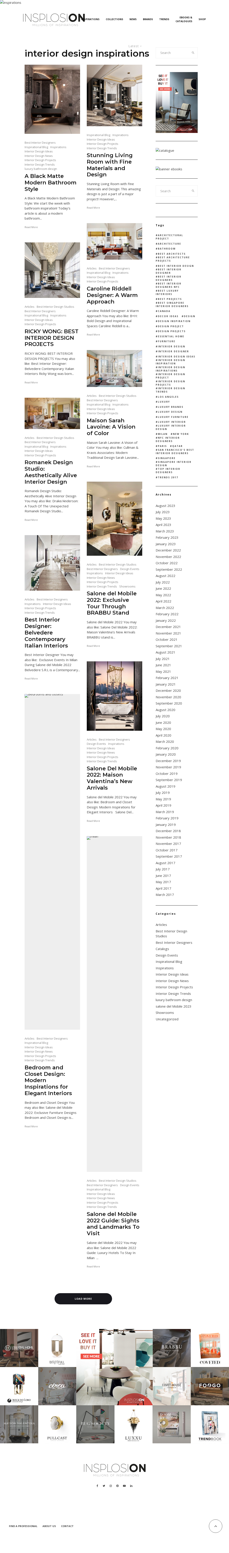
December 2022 (168, 550)
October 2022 (167, 563)
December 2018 (168, 831)
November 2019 (168, 767)
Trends (164, 19)
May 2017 (163, 882)
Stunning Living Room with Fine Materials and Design (110, 165)
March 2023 (165, 531)
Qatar (177, 446)
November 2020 (168, 697)
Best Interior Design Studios (55, 307)
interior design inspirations (170, 369)
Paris (162, 446)
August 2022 (165, 575)
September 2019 (169, 780)
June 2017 (163, 875)
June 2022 (163, 588)
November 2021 (168, 633)
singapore (167, 458)
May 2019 (163, 799)
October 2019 (167, 773)
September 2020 (169, 703)
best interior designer (168, 271)
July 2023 (163, 512)
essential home (171, 336)
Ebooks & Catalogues (184, 19)
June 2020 (163, 722)
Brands (148, 19)
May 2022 (163, 595)
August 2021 (165, 652)
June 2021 (163, 665)
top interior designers (168, 470)
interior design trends (170, 390)
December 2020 (168, 690)
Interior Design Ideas (39, 151)
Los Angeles (168, 396)
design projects (172, 331)
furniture (166, 341)
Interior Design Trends (40, 164)
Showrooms (127, 586)
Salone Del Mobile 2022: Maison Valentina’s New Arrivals (112, 778)
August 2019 (165, 786)
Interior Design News (39, 156)
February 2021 (167, 677)
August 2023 (165, 505)
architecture (169, 243)
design (189, 316)
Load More (83, 1298)
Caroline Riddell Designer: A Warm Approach (112, 295)
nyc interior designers (168, 439)
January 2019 (166, 824)
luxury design (170, 411)
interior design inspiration (170, 362)
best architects (172, 253)
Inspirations (90, 19)
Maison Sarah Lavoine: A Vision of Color (111, 427)
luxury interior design (171, 427)
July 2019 (163, 792)
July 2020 (163, 716)
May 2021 (163, 671)
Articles (92, 268)
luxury (164, 401)
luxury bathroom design (41, 169)
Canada (164, 311)
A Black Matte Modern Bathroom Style (50, 182)
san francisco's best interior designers (175, 451)
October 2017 (167, 850)
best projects (170, 299)
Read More (31, 227)
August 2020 (165, 709)
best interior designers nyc (168, 285)
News (133, 19)
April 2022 (163, 601)
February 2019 (167, 818)
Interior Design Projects (40, 160)
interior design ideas (176, 356)
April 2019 (163, 805)
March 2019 (165, 812)
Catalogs (162, 948)
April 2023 (163, 524)
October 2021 (167, 639)
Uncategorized (167, 1019)
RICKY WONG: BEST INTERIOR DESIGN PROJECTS (51, 338)
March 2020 (165, 741)
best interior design (176, 265)
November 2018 (168, 837)
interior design (171, 346)
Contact (67, 1526)
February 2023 (167, 537)
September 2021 (169, 646)
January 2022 (166, 620)
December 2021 (168, 626)
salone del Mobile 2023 (173, 1006)
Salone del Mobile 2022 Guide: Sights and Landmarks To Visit (113, 1224)
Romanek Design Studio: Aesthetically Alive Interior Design (51, 472)
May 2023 (163, 518)
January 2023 (166, 544)
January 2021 (166, 684)
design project (171, 326)
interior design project (170, 376)
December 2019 (168, 760)
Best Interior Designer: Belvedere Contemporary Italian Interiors (46, 633)
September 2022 (169, 569)
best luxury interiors (167, 292)
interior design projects (170, 383)
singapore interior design (173, 463)
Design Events (129, 569)
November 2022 (168, 556)
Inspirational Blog (36, 147)
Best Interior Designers (40, 143)
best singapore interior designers (172, 304)
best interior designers (168, 278)
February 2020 (167, 748)
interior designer (173, 351)
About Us (49, 1526)
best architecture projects (173, 259)
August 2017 (165, 863)
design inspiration (174, 321)
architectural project (169, 237)
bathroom (167, 248)
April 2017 (163, 888)
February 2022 (167, 614)
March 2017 (165, 894)
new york (181, 434)
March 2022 (165, 607)
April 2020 (163, 735)
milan (163, 434)
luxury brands (170, 406)
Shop (202, 19)
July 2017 (163, 869)
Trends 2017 (168, 477)
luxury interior (172, 421)
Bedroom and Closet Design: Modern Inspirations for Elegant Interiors (48, 1080)
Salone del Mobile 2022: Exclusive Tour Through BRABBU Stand (112, 603)
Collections (114, 19)
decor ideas (168, 316)
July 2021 (163, 658)
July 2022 (163, 582)
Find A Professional (23, 1526)
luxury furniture (173, 417)
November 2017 (168, 843)
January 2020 (166, 754)
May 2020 (163, 728)
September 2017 (169, 856)
